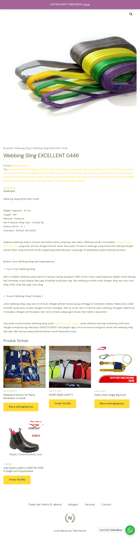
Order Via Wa (62, 403)
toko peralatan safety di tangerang (33, 180)
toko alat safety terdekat (103, 176)
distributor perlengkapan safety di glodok (36, 173)
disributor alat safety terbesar (55, 169)
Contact (106, 504)
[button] (131, 14)
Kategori (73, 504)
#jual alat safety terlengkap (23, 169)
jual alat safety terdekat (110, 173)
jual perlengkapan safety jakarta (72, 176)
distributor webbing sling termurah (78, 173)
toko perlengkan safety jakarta (68, 180)
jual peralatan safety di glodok (37, 176)
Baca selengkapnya (21, 406)
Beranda (8, 148)
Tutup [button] (86, 4)
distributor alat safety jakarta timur (90, 169)
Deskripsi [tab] (9, 191)
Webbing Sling (22, 148)
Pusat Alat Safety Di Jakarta (45, 504)
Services (90, 504)
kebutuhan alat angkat (67, 323)
